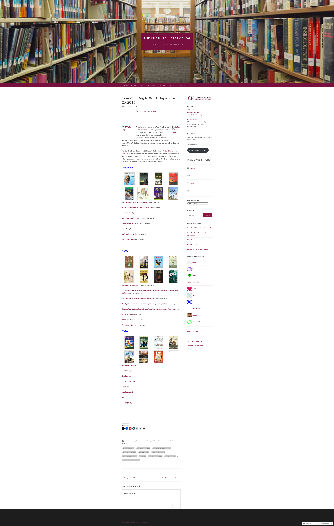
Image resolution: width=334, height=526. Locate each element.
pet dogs (143, 456)
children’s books (173, 151)
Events (142, 85)
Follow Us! (191, 133)
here (178, 159)
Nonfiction (125, 443)
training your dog (155, 456)
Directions (182, 85)
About (172, 85)
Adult (127, 441)
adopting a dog (128, 448)
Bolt (123, 397)
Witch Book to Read (193, 245)
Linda (135, 106)
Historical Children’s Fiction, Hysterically (199, 228)
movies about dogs (129, 456)
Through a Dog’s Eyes (129, 381)
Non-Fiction (170, 441)
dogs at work (144, 452)
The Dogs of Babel (128, 325)
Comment (174, 506)
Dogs (123, 229)
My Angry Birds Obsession (131, 478)
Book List (132, 441)
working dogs (170, 456)
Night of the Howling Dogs (130, 218)
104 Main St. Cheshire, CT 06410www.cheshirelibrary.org (194, 112)
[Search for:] (199, 215)
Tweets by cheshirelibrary (195, 345)
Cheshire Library (146, 441)
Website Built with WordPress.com (135, 523)
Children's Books (157, 441)
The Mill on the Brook (193, 240)
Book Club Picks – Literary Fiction (170, 478)
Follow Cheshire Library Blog (198, 150)
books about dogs (143, 448)
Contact (163, 85)
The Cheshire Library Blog (167, 38)
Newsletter (152, 85)
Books (138, 441)
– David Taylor (151, 309)
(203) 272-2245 (192, 119)
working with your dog (131, 460)
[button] (129, 179)
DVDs (165, 151)
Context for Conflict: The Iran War (197, 249)
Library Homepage (130, 85)
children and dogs (129, 452)
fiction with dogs (158, 452)
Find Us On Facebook (194, 331)
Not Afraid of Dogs (128, 239)
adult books (126, 154)
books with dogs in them (161, 448)
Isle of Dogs (125, 320)
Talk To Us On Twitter (195, 341)
